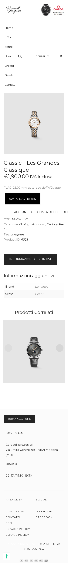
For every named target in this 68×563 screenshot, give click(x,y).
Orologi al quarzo (32, 224)
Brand (8, 56)
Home (9, 28)
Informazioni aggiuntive (30, 259)
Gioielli (9, 75)
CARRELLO (42, 56)
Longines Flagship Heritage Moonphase (34, 346)
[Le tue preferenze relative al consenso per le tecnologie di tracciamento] (6, 556)
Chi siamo (9, 42)
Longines (17, 234)
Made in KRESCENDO (24, 544)
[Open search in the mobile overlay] (20, 56)
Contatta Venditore (22, 198)
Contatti (10, 84)
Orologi (9, 65)
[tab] (34, 259)
